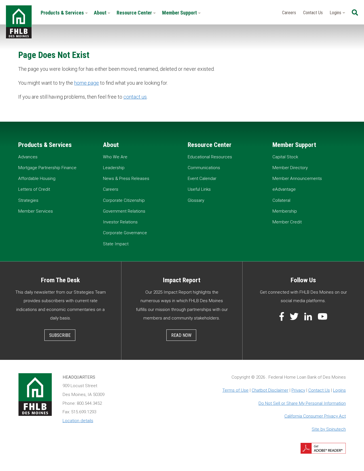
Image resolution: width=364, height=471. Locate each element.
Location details (78, 420)
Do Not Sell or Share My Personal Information (302, 403)
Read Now (181, 335)
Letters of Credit (34, 189)
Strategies (28, 200)
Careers (289, 12)
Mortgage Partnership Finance (47, 167)
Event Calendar (202, 178)
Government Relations (124, 211)
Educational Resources (210, 156)
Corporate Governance (125, 232)
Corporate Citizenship (124, 200)
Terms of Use (235, 390)
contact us (135, 97)
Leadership (114, 167)
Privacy (298, 390)
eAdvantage (284, 189)
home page (86, 83)
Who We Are (115, 156)
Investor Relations (120, 222)
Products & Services (63, 13)
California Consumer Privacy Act (315, 416)
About (100, 13)
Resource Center (135, 13)
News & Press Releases (126, 178)
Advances (28, 156)
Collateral (281, 200)
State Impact (116, 243)
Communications (204, 167)
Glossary (196, 200)
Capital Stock (285, 156)
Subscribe (60, 335)
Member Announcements (297, 178)
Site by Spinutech (329, 429)
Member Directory (290, 167)
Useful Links (199, 189)
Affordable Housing (36, 178)
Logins (336, 12)
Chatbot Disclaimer (270, 390)
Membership (284, 211)
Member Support (180, 13)
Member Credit (287, 222)
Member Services (35, 211)
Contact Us (313, 12)
